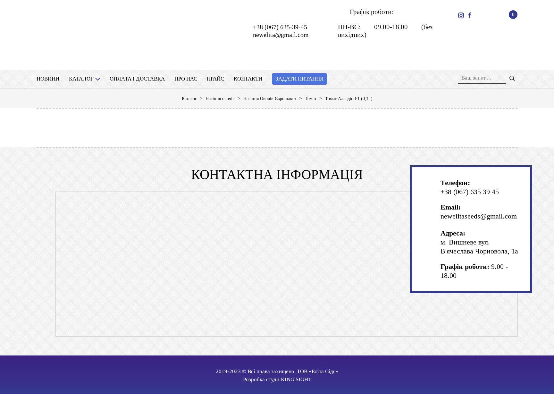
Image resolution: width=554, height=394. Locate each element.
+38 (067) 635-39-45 (280, 26)
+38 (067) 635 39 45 (470, 192)
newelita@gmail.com (281, 34)
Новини (48, 79)
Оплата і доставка (137, 79)
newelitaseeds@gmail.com (479, 216)
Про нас (185, 79)
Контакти (248, 79)
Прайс (215, 79)
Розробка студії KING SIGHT (277, 379)
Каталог (81, 79)
